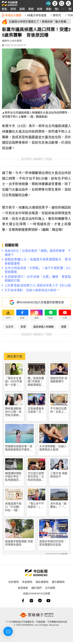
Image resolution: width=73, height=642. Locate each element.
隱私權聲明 (42, 581)
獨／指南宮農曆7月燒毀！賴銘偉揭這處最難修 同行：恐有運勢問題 (36, 381)
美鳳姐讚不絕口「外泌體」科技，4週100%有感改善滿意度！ (13, 507)
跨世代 (57, 15)
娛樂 (39, 9)
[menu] (70, 9)
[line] (39, 600)
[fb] (23, 600)
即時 (13, 9)
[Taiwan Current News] (48, 3)
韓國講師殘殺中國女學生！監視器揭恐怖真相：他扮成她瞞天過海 (13, 477)
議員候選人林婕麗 (43, 326)
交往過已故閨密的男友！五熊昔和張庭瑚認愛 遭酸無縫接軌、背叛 (36, 477)
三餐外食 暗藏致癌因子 (58, 475)
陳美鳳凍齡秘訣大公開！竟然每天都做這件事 (13, 412)
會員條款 (23, 587)
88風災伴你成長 (37, 15)
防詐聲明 (13, 581)
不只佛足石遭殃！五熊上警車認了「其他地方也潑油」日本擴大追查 (58, 410)
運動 (48, 9)
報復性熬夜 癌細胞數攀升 (58, 380)
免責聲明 (27, 581)
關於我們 (36, 587)
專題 (31, 9)
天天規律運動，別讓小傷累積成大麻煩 (52, 448)
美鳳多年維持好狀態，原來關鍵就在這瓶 (52, 543)
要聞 (22, 9)
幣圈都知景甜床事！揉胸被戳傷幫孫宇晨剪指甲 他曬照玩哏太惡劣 (18, 448)
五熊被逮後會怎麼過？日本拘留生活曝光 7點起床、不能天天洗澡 (36, 410)
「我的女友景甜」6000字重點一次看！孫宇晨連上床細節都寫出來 (13, 381)
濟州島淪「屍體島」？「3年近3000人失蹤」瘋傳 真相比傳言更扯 (58, 505)
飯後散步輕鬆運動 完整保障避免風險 (19, 543)
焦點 (4, 9)
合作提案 (50, 587)
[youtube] (48, 600)
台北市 (9, 326)
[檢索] (61, 3)
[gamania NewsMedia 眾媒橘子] (36, 615)
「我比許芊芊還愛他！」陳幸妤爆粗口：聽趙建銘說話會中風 (36, 505)
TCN (70, 15)
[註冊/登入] (68, 3)
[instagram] (31, 600)
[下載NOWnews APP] (54, 3)
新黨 (23, 326)
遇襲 (63, 326)
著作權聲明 (58, 581)
